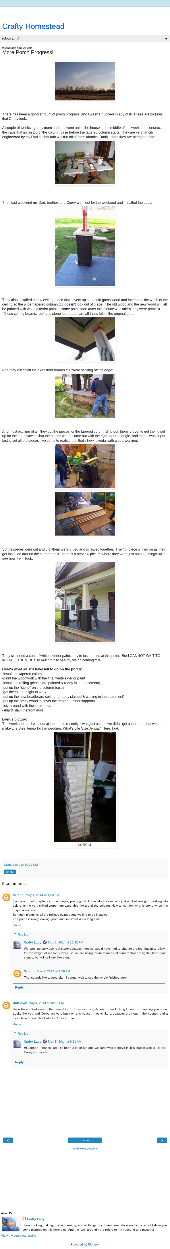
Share (10, 871)
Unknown (20, 1003)
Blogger (93, 1244)
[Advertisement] (85, 12)
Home (85, 1140)
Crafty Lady (32, 942)
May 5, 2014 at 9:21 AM (64, 1041)
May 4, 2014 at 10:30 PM (46, 1003)
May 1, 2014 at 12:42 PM (65, 942)
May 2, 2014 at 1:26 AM (53, 971)
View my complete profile (18, 1235)
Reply (17, 925)
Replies (23, 934)
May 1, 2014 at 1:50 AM (42, 895)
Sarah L (18, 895)
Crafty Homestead (33, 26)
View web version (85, 1149)
